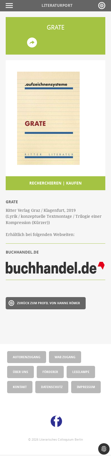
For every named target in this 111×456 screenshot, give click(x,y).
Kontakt (20, 387)
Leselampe (80, 372)
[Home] (101, 5)
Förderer (50, 372)
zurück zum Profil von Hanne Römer (48, 303)
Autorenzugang (26, 357)
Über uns (20, 372)
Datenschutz (52, 387)
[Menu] (11, 5)
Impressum (86, 387)
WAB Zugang (65, 357)
